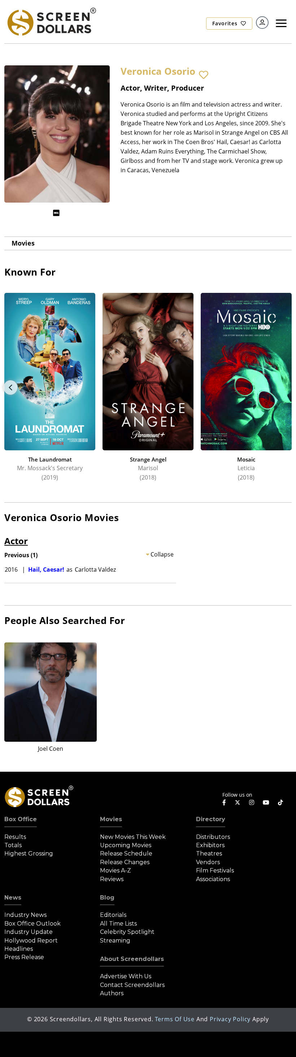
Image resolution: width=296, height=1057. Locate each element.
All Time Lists (118, 923)
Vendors (208, 862)
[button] (203, 75)
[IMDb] (56, 213)
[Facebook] (224, 802)
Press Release (24, 957)
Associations (213, 879)
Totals (13, 845)
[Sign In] (262, 22)
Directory (210, 819)
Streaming (115, 940)
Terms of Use (175, 1019)
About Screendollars (132, 959)
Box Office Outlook (32, 923)
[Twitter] (237, 802)
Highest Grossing (28, 853)
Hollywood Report (31, 940)
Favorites (225, 23)
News (12, 897)
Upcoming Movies (125, 845)
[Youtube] (266, 802)
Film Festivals (215, 870)
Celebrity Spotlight (127, 931)
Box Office (20, 819)
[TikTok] (280, 802)
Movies (23, 243)
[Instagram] (251, 802)
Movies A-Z (115, 870)
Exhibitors (210, 845)
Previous (10, 387)
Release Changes (124, 862)
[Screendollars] (51, 21)
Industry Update (28, 931)
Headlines (18, 948)
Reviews (111, 879)
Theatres (209, 853)
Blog (107, 897)
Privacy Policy (230, 1019)
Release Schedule (126, 853)
